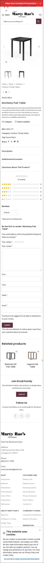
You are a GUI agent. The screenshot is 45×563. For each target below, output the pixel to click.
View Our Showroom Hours (12, 442)
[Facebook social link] (4, 7)
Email (4, 305)
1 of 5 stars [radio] (15, 242)
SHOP (3, 475)
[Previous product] (3, 92)
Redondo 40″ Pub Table (11, 365)
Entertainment (6, 492)
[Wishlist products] (40, 15)
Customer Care (30, 475)
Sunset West (7, 97)
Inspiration (28, 525)
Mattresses (5, 504)
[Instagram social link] (6, 10)
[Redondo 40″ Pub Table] (11, 355)
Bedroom (4, 483)
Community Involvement (32, 515)
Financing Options (29, 488)
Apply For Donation (30, 519)
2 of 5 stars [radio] (17, 242)
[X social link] (7, 7)
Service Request (29, 492)
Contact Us (27, 504)
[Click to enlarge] (6, 62)
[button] (4, 46)
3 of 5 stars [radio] (19, 242)
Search (38, 21)
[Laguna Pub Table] (32, 355)
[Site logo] (23, 15)
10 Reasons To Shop (8, 519)
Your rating (7, 242)
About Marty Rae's (10, 511)
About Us (4, 515)
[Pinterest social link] (17, 141)
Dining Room (5, 488)
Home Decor (5, 500)
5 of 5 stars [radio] (23, 242)
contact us (35, 112)
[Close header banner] (40, 3)
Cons (4, 285)
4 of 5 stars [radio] (21, 242)
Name (5, 295)
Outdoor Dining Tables (11, 87)
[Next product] (9, 92)
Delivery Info (27, 479)
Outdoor (19, 84)
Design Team (6, 523)
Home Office (6, 496)
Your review (7, 246)
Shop (11, 84)
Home (4, 84)
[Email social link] (14, 141)
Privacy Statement (30, 496)
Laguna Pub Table (32, 365)
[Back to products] (6, 92)
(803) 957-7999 (7, 461)
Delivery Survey (28, 483)
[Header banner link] (21, 3)
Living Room (5, 479)
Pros (4, 274)
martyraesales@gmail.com (11, 469)
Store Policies (28, 500)
